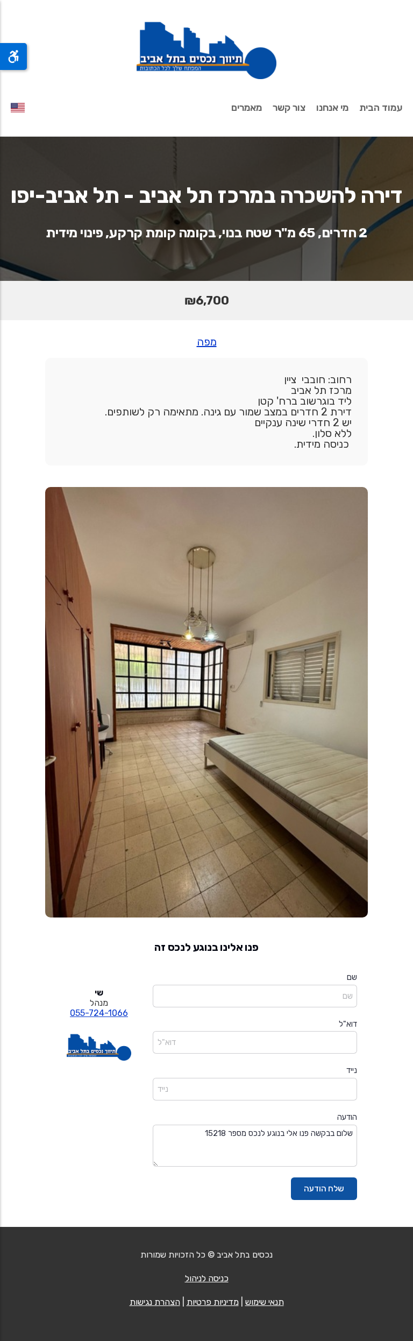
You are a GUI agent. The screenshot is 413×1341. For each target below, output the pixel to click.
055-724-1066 (99, 1013)
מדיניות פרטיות (213, 1302)
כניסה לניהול (207, 1278)
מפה (207, 341)
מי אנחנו (332, 108)
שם (352, 977)
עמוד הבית (380, 108)
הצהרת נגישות (155, 1302)
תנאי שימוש (264, 1302)
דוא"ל (348, 1024)
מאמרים (246, 108)
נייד (351, 1070)
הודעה (347, 1117)
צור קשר (289, 108)
